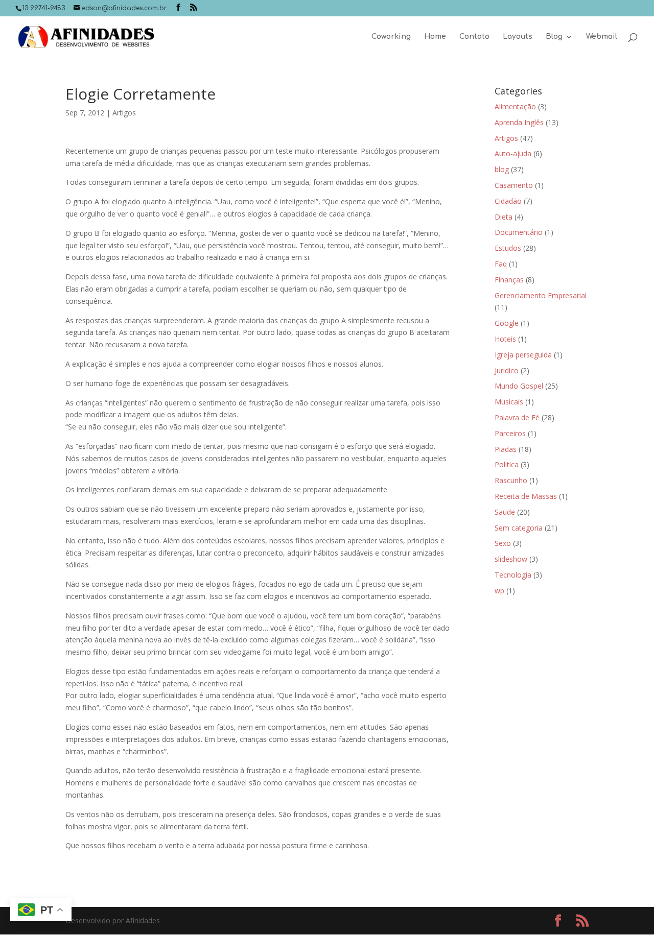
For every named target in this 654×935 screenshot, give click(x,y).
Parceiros (510, 433)
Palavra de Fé (517, 417)
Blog (554, 36)
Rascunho (511, 480)
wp (499, 590)
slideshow (511, 559)
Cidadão (508, 201)
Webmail (601, 36)
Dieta (503, 217)
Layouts (517, 36)
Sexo (503, 543)
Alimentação (515, 106)
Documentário (519, 232)
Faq (501, 264)
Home (435, 36)
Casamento (514, 185)
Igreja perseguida (523, 354)
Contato (474, 36)
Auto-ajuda (513, 153)
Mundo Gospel (519, 386)
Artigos (124, 112)
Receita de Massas (526, 496)
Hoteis (505, 339)
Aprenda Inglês (519, 122)
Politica (507, 464)
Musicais (509, 401)
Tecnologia (513, 575)
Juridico (507, 370)
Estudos (508, 248)
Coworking (391, 36)
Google (507, 323)
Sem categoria (519, 528)
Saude (505, 512)
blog (502, 169)
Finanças (509, 279)
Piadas (506, 449)
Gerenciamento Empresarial (541, 295)
